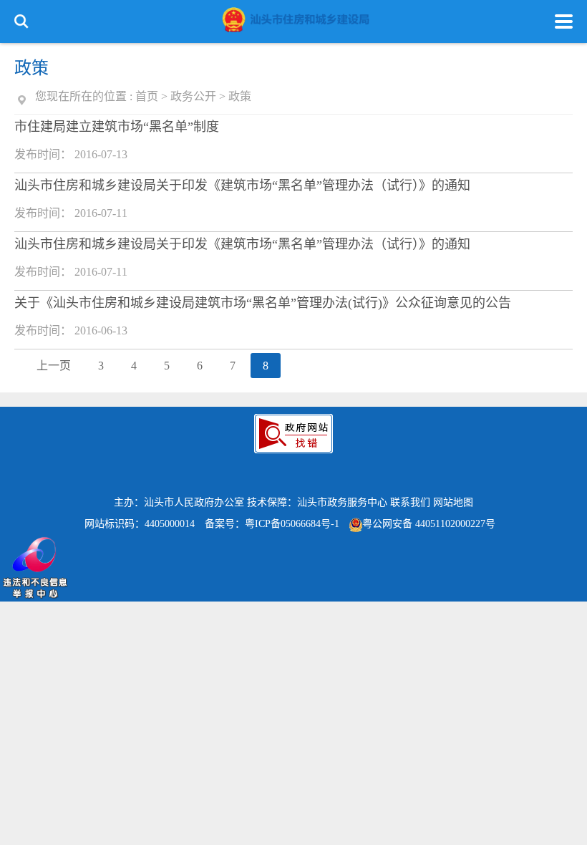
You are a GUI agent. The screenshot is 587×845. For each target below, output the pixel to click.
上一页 (54, 365)
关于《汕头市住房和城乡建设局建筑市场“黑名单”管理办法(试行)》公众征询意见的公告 (262, 303)
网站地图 (453, 502)
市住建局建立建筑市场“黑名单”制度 (116, 127)
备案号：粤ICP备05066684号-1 (272, 523)
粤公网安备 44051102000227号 (428, 523)
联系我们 (410, 502)
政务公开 (193, 96)
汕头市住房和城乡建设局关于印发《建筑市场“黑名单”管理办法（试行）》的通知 (242, 185)
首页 (146, 96)
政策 (239, 96)
